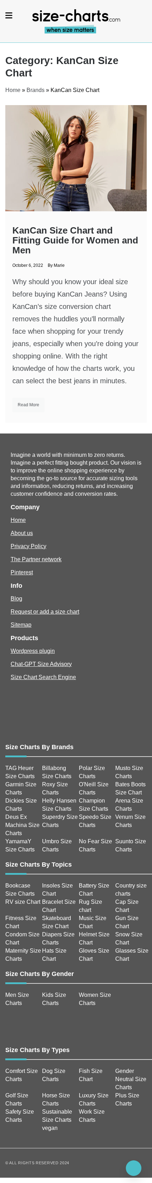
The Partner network (36, 559)
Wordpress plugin (33, 651)
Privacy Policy (28, 546)
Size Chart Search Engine (43, 677)
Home (13, 90)
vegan (50, 1128)
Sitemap (21, 625)
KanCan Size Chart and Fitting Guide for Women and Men (75, 240)
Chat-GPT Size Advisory (41, 664)
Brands (36, 90)
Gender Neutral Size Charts (130, 1079)
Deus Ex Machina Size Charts (22, 825)
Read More (28, 404)
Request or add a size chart (45, 612)
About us (22, 533)
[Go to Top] (133, 1168)
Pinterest (22, 572)
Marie (59, 265)
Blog (16, 599)
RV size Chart (22, 902)
